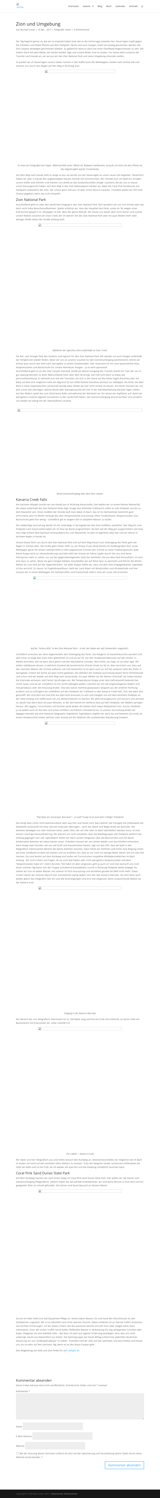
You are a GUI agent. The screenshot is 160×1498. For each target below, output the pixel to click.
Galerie (86, 6)
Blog (100, 6)
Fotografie (59, 29)
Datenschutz (70, 1493)
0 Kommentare (81, 29)
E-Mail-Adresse (24, 1436)
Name (19, 1426)
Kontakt (133, 6)
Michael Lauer (27, 29)
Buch (109, 6)
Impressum (57, 1493)
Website (20, 1445)
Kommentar (23, 1391)
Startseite (73, 6)
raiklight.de (73, 1350)
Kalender (120, 6)
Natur (68, 29)
